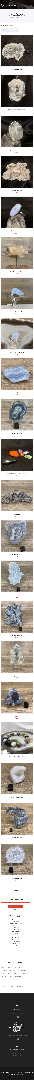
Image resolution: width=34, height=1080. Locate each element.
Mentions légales (24, 1072)
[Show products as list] (3, 25)
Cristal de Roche (6, 973)
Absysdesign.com (19, 1074)
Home (10, 17)
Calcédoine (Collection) (16, 271)
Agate (3, 967)
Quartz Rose (24, 983)
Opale (3, 983)
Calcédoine (17, 514)
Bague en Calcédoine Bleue (16, 312)
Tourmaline (11, 986)
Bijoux (14, 919)
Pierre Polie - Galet (14, 956)
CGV (18, 1072)
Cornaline (23, 970)
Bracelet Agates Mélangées (16, 756)
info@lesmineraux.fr (17, 1054)
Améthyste (17, 967)
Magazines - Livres (15, 947)
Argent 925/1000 (6, 970)
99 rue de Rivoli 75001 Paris (17, 1013)
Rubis (3, 986)
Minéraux (14, 941)
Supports (15, 949)
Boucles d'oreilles (15, 923)
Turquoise (20, 986)
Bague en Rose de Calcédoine (16, 150)
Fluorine (24, 973)
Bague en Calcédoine (16, 231)
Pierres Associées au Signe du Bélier (16, 473)
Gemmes (14, 939)
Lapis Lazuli (5, 979)
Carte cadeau (14, 933)
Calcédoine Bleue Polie (17, 392)
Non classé (14, 951)
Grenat (4, 976)
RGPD (14, 1072)
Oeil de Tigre (22, 979)
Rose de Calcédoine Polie (16, 797)
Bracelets (14, 925)
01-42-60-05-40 (17, 1056)
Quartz (16, 983)
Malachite (14, 979)
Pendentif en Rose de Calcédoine (16, 109)
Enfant (15, 935)
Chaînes (15, 927)
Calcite (15, 970)
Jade (10, 976)
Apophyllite (16, 676)
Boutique (15, 17)
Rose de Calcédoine (17, 69)
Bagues (15, 921)
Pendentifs (15, 931)
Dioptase (16, 973)
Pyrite (10, 983)
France (15, 945)
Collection (15, 943)
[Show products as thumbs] (1, 25)
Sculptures (15, 954)
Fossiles (14, 937)
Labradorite (17, 976)
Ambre (10, 967)
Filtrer (16, 906)
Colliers (15, 929)
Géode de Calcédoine (16, 716)
